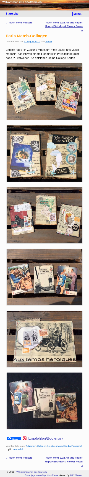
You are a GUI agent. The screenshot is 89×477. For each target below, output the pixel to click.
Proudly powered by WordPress (41, 475)
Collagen (41, 446)
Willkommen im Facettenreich (31, 472)
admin (48, 41)
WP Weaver (76, 475)
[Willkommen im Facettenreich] (44, 5)
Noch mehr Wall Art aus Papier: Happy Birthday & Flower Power (64, 26)
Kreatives (52, 446)
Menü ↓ (78, 13)
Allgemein (31, 446)
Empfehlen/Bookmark (45, 438)
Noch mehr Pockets (19, 22)
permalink (18, 449)
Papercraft (76, 446)
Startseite (12, 13)
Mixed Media (64, 446)
